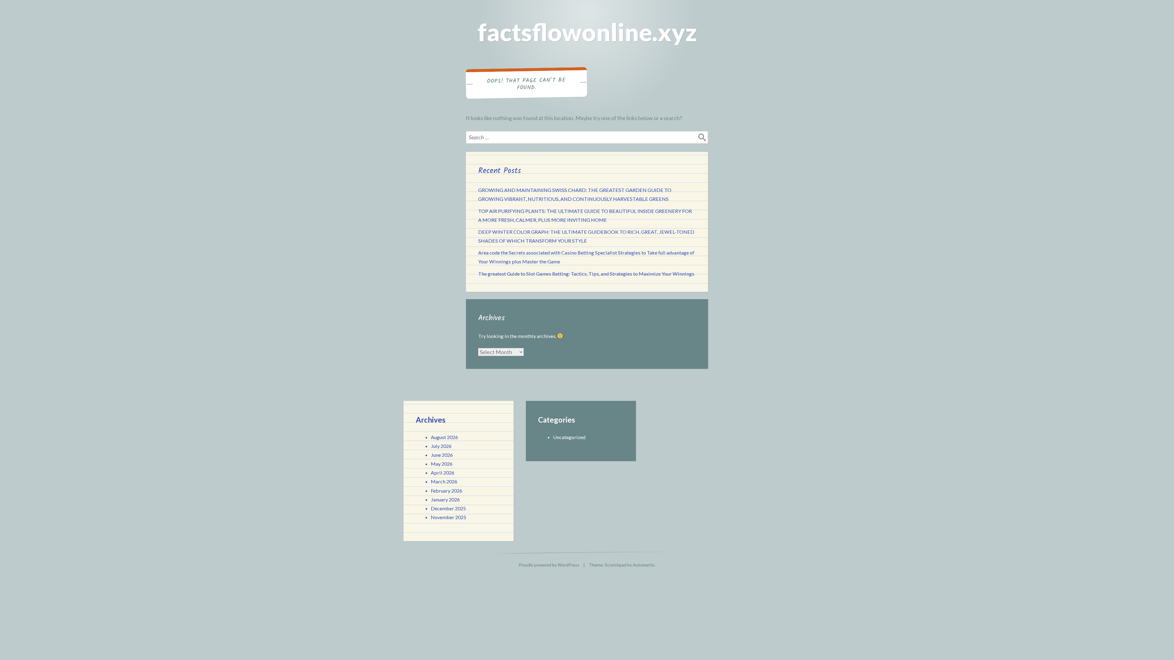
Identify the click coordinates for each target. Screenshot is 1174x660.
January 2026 (445, 499)
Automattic (644, 564)
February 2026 (446, 490)
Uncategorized (569, 437)
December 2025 (448, 508)
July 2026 (441, 446)
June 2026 (442, 455)
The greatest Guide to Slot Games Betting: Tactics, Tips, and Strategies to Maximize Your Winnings (586, 274)
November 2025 (448, 517)
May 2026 (441, 464)
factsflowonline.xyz (587, 31)
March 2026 (444, 481)
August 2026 (444, 437)
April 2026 (442, 472)
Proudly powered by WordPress (549, 564)
